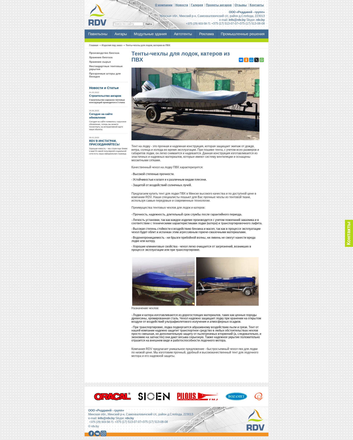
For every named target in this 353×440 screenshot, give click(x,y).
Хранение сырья (100, 61)
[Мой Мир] (251, 60)
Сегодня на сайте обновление (101, 115)
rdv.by (260, 19)
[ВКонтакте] (241, 60)
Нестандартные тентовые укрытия (106, 68)
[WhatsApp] (261, 60)
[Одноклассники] (246, 60)
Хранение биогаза (101, 57)
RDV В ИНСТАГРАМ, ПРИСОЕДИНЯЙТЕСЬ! (104, 142)
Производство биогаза (104, 52)
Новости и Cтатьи (104, 88)
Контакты (257, 5)
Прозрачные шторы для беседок (105, 75)
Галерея (197, 5)
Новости (181, 5)
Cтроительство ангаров (105, 95)
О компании (163, 5)
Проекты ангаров (219, 5)
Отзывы (241, 5)
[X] (256, 60)
